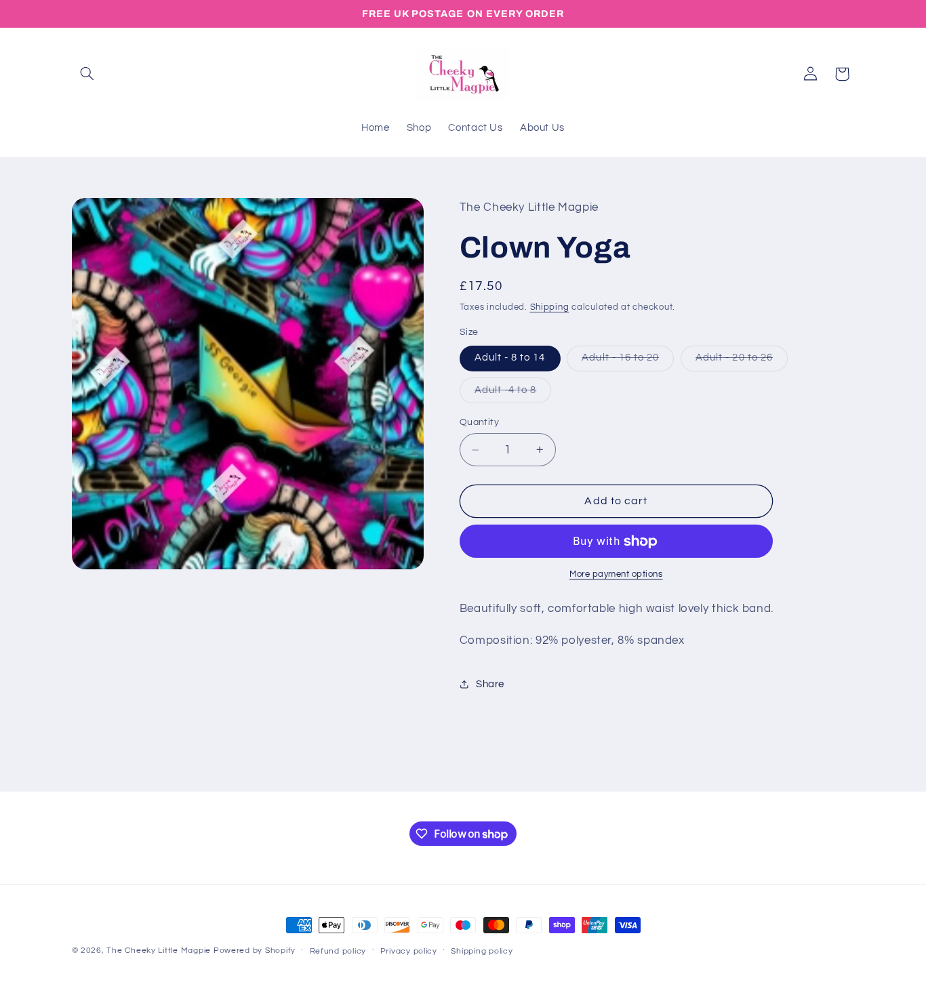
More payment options (616, 574)
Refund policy (338, 951)
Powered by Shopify (255, 950)
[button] (87, 73)
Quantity (479, 422)
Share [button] (490, 684)
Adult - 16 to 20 (628, 361)
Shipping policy (481, 951)
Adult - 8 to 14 (510, 357)
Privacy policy (408, 951)
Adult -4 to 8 (513, 393)
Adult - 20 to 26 (742, 361)
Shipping (549, 307)
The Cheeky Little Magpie (158, 950)
